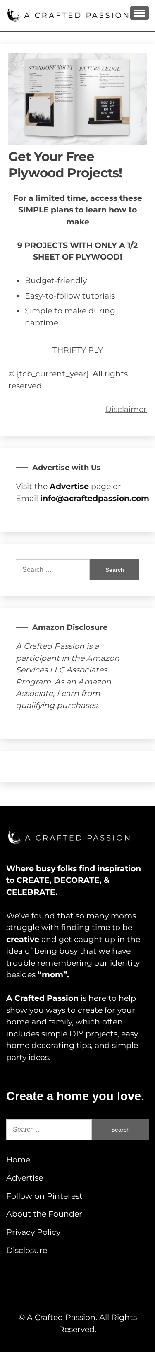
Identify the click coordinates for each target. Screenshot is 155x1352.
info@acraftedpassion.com (94, 498)
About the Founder (44, 1214)
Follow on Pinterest (44, 1196)
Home (18, 1159)
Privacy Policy (33, 1232)
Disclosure (26, 1250)
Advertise (24, 1178)
